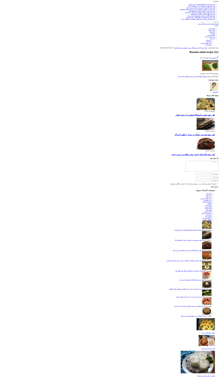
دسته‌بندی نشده (207, 202)
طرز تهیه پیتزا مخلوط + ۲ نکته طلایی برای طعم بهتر (200, 17)
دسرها (213, 33)
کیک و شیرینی (211, 35)
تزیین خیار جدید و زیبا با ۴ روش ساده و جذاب (188, 297)
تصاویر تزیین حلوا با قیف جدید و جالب (191, 316)
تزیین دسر (208, 40)
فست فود (212, 32)
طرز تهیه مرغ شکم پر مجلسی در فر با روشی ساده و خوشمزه (197, 9)
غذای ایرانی (211, 28)
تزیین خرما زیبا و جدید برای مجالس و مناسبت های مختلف (185, 289)
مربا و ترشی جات (210, 36)
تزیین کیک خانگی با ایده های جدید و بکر (190, 280)
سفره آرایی (208, 45)
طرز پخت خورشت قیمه (208, 348)
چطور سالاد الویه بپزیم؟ (208, 332)
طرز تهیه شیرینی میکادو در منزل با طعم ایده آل (201, 6)
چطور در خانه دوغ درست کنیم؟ (206, 376)
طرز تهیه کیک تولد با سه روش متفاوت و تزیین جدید (200, 7)
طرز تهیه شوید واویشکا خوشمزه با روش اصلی (202, 4)
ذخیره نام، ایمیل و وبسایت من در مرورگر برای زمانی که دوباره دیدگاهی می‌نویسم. (193, 184)
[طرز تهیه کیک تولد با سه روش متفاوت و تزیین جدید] (206, 149)
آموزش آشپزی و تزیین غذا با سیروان (208, 24)
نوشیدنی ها (208, 216)
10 (202, 280)
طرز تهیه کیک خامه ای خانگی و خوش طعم (203, 14)
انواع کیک (208, 193)
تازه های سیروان (206, 218)
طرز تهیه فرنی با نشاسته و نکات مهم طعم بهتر (201, 11)
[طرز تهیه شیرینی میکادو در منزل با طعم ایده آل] (206, 129)
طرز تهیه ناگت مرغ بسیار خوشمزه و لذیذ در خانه (201, 16)
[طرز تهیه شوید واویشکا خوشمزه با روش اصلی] (206, 109)
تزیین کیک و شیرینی (205, 43)
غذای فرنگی (211, 30)
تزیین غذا (212, 38)
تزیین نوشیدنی (207, 200)
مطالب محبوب (207, 219)
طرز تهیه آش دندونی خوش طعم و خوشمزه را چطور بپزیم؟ (198, 19)
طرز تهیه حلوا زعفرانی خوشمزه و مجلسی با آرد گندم (200, 12)
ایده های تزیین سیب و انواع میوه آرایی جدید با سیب (188, 306)
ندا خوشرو (213, 58)
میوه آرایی (208, 41)
